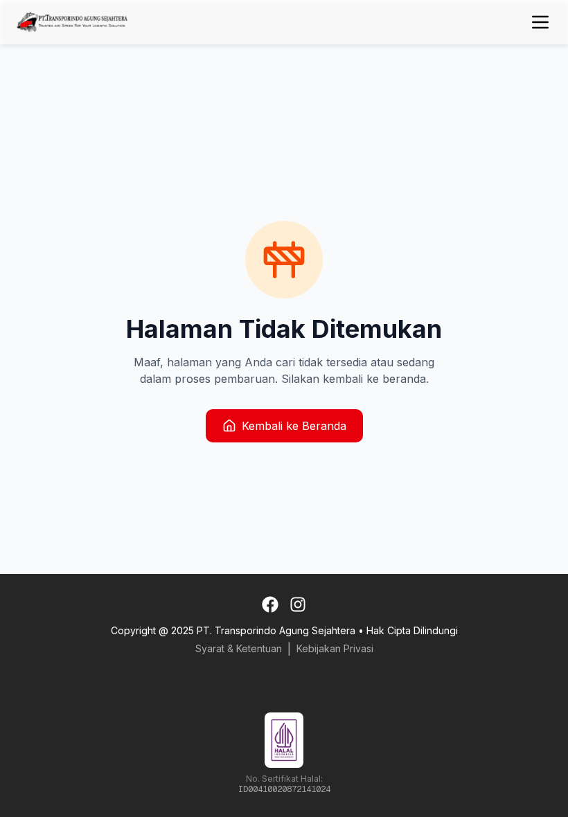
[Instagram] (298, 604)
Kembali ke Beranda (294, 426)
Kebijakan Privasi (334, 648)
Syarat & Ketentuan (238, 648)
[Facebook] (270, 604)
